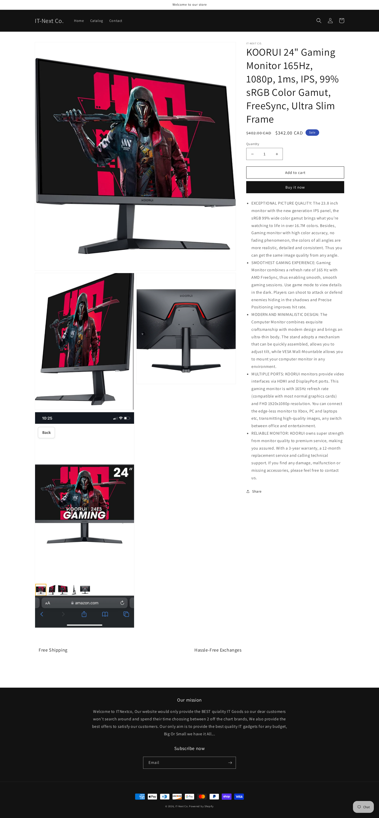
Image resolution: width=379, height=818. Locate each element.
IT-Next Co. (181, 806)
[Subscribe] (230, 763)
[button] (319, 20)
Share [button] (257, 491)
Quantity (252, 144)
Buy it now (295, 187)
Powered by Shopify (201, 806)
